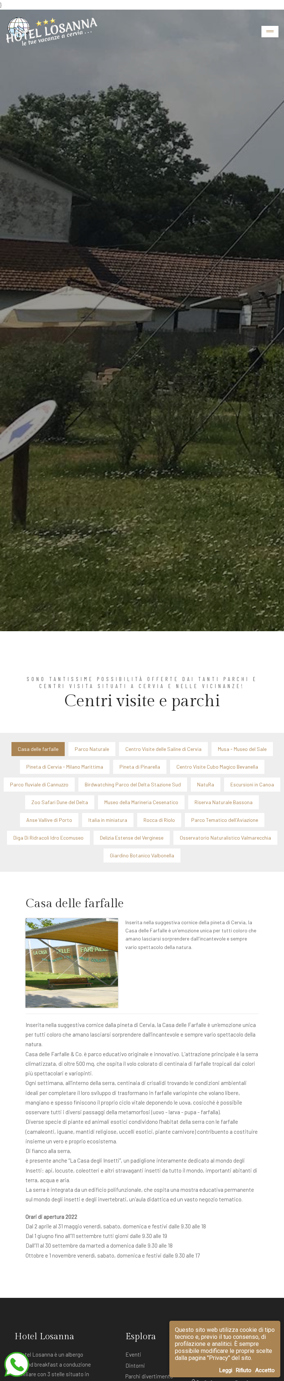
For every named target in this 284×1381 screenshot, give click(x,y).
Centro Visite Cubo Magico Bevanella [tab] (217, 766)
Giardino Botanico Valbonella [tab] (142, 855)
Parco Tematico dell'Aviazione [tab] (224, 820)
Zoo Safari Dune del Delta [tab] (59, 802)
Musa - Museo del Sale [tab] (242, 749)
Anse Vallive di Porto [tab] (49, 820)
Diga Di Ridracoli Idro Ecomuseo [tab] (48, 837)
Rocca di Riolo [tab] (159, 820)
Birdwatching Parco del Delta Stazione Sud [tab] (133, 784)
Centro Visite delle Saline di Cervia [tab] (163, 749)
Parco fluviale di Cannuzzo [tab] (39, 784)
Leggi (225, 1370)
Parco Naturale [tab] (92, 749)
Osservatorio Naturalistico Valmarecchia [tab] (225, 837)
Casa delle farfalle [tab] (38, 749)
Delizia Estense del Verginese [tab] (131, 837)
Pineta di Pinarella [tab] (139, 766)
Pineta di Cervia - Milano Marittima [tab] (64, 766)
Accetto (265, 1370)
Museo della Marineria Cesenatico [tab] (141, 802)
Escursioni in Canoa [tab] (252, 784)
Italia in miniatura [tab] (107, 820)
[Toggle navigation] (269, 31)
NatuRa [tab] (205, 784)
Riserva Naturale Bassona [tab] (224, 802)
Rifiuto (243, 1370)
